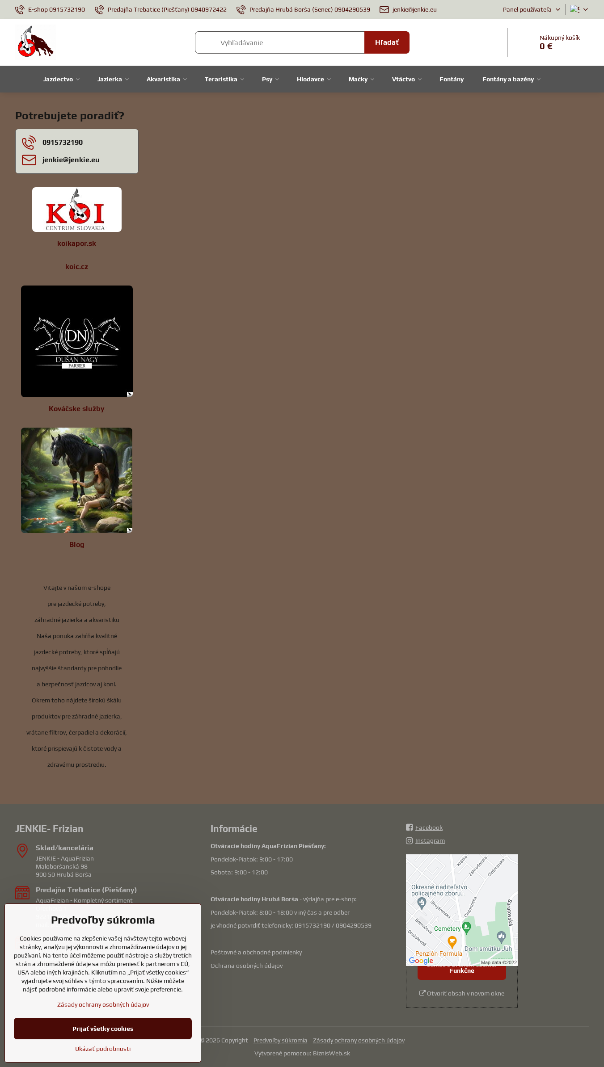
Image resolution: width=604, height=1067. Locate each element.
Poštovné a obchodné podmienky (256, 952)
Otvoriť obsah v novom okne (465, 993)
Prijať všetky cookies (102, 1028)
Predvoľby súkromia (280, 1040)
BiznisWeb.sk (331, 1053)
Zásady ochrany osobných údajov (359, 1040)
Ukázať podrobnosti (103, 1048)
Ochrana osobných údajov (247, 965)
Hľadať (387, 42)
